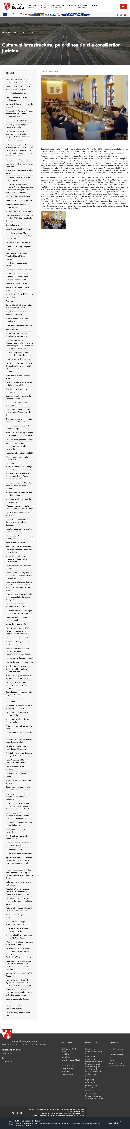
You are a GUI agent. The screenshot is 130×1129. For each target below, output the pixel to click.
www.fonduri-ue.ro (69, 1113)
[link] (84, 220)
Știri (23, 32)
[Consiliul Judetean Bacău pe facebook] (121, 15)
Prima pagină (6, 32)
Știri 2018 (30, 32)
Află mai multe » (27, 1125)
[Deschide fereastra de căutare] (117, 15)
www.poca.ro (80, 1113)
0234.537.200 (7, 1053)
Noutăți (16, 32)
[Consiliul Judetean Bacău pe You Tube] (124, 15)
